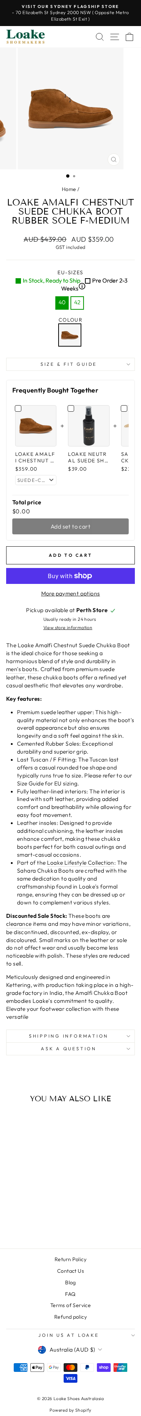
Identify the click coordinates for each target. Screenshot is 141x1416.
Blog (70, 1282)
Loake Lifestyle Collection (80, 862)
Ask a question (69, 1048)
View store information (68, 627)
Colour (70, 320)
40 (62, 302)
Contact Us (70, 1271)
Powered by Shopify (70, 1410)
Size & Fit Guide (68, 364)
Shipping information (68, 1036)
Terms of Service (70, 1305)
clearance (19, 923)
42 (77, 302)
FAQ (70, 1294)
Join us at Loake (68, 1335)
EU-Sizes (75, 280)
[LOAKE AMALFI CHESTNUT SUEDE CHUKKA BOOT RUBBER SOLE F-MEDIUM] (70, 335)
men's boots (21, 669)
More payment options (70, 593)
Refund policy (70, 1317)
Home (69, 189)
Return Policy (70, 1259)
